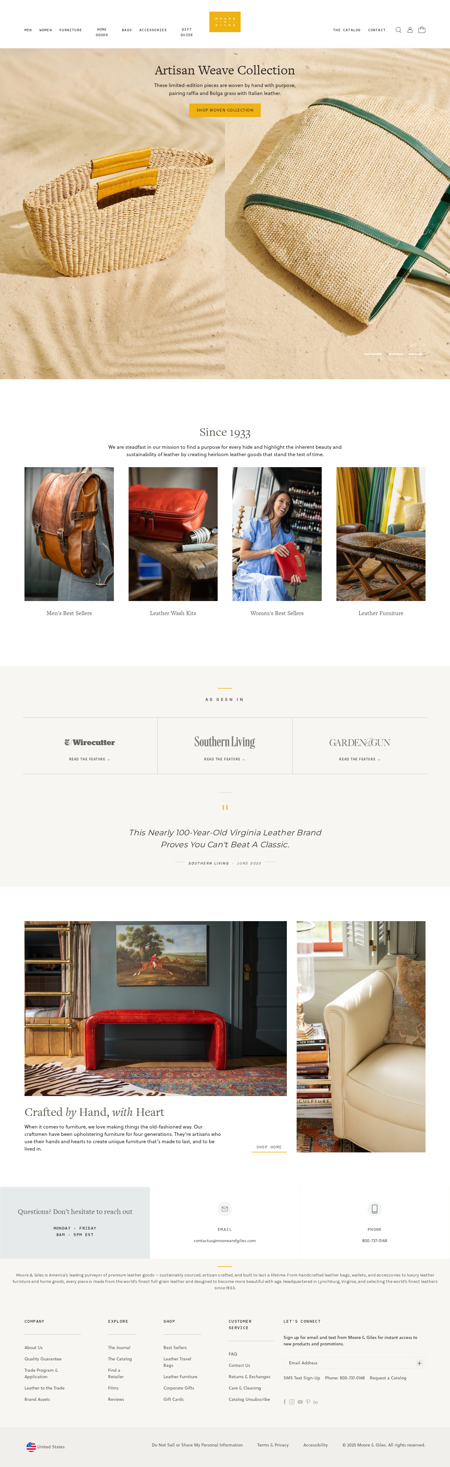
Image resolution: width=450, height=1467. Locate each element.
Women (45, 30)
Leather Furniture (180, 1377)
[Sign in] (410, 29)
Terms (263, 1445)
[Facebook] (284, 1401)
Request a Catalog (388, 1378)
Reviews (116, 1399)
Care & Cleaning (245, 1388)
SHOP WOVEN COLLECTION (225, 110)
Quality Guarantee (43, 1359)
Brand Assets (37, 1399)
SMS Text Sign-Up (301, 1378)
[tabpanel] (225, 213)
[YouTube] (300, 1401)
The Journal (119, 1347)
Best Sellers (175, 1347)
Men (28, 30)
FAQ (233, 1354)
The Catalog (120, 1359)
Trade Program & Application (41, 1373)
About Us (33, 1347)
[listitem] (90, 746)
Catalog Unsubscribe (249, 1399)
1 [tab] (372, 354)
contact (377, 30)
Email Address (303, 1363)
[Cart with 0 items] (422, 29)
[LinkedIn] (315, 1401)
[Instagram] (291, 1401)
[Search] (399, 29)
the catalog (347, 30)
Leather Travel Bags (177, 1362)
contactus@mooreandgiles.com (225, 1241)
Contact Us (239, 1365)
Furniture (70, 30)
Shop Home (269, 1146)
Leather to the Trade (44, 1388)
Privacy (282, 1445)
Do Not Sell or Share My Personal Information (197, 1445)
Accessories (153, 30)
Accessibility (315, 1445)
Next (422, 345)
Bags (127, 30)
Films (113, 1388)
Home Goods (102, 32)
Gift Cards (173, 1399)
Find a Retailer (116, 1373)
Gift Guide (187, 32)
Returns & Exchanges (249, 1377)
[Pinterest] (308, 1401)
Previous (404, 345)
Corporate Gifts (178, 1388)
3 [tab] (417, 354)
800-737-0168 (374, 1241)
